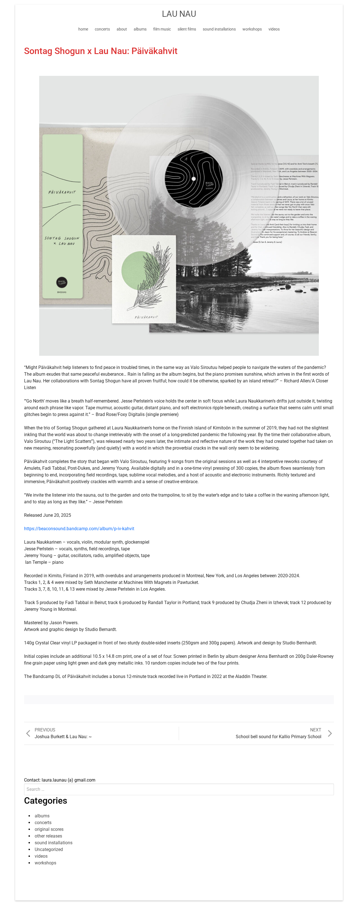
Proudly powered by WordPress (145, 888)
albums (140, 29)
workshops (252, 29)
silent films (187, 29)
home (83, 29)
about (122, 29)
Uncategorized (49, 849)
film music (162, 29)
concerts (102, 29)
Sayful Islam (229, 888)
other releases (48, 836)
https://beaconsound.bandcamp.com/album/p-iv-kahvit (79, 528)
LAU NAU (179, 14)
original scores (49, 829)
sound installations (219, 29)
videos (274, 29)
